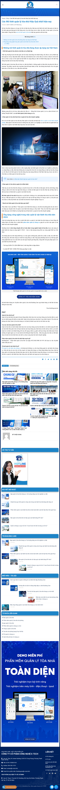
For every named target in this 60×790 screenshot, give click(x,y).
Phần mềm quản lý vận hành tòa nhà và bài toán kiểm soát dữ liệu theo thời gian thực (33, 510)
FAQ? (7, 43)
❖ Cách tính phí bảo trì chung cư (10, 637)
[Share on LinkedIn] (57, 359)
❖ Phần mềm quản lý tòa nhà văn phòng (12, 620)
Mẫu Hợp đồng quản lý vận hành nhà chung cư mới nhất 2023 (26, 605)
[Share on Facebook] (45, 359)
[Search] (57, 5)
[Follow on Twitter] (49, 773)
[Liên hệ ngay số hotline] (4, 787)
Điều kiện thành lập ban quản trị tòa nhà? (25, 179)
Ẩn (34, 36)
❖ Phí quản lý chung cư (8, 634)
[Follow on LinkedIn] (52, 773)
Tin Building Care (14, 365)
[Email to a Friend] (51, 359)
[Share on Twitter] (48, 359)
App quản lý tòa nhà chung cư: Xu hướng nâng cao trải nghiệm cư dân (29, 494)
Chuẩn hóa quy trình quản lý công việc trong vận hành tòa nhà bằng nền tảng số (31, 502)
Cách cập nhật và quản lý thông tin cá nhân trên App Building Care (27, 580)
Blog (7, 18)
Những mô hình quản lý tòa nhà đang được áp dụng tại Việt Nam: (20, 40)
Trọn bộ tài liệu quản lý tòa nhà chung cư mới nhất (40, 591)
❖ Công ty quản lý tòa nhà (9, 628)
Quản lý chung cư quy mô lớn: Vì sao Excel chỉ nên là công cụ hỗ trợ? (28, 526)
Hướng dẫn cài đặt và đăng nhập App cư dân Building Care (34, 585)
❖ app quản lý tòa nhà (8, 623)
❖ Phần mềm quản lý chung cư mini (11, 626)
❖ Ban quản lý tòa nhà (8, 617)
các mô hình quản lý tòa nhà (23, 32)
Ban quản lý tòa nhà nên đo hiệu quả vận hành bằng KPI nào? (26, 518)
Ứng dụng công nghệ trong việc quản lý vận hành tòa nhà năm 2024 (21, 41)
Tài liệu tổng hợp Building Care (50, 766)
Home (3, 18)
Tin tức (49, 759)
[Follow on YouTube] (55, 773)
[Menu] (3, 5)
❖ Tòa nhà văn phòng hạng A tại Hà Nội (12, 631)
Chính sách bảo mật (52, 770)
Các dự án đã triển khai (51, 762)
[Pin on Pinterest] (54, 359)
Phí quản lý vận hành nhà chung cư (11, 348)
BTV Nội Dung (18, 24)
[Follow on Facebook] (47, 773)
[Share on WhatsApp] (42, 359)
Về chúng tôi (50, 756)
